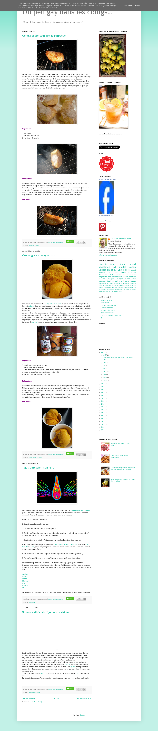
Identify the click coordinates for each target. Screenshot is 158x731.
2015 (103, 413)
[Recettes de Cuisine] (106, 171)
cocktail (132, 264)
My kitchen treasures (107, 313)
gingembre (104, 274)
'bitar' (43, 673)
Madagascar (119, 289)
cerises (101, 283)
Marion (24, 576)
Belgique (111, 279)
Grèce (128, 279)
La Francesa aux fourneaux (81, 510)
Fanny (24, 579)
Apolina (25, 574)
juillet (105, 363)
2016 (103, 410)
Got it (137, 5)
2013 (103, 418)
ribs (109, 291)
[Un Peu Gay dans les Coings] (106, 213)
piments (104, 264)
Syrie (100, 291)
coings (38, 245)
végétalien (105, 270)
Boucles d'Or (105, 303)
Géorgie (102, 285)
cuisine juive (118, 285)
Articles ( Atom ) (36, 702)
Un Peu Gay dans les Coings (107, 179)
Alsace (115, 283)
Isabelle (25, 585)
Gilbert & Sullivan (70, 545)
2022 (103, 392)
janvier (105, 380)
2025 (103, 384)
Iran (113, 274)
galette (118, 281)
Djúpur (72, 667)
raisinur (67, 664)
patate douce (109, 285)
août (104, 355)
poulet (124, 267)
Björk (32, 547)
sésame (103, 279)
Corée (124, 272)
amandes (132, 272)
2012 (103, 421)
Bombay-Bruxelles (107, 300)
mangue (39, 457)
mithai (101, 287)
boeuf (126, 277)
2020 (103, 398)
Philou (24, 588)
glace (34, 457)
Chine (121, 270)
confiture (132, 277)
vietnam (133, 281)
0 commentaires (58, 689)
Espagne (133, 283)
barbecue (32, 245)
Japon (132, 267)
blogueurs (32, 602)
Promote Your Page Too (106, 215)
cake (127, 281)
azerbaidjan (111, 289)
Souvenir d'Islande (34, 692)
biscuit (133, 270)
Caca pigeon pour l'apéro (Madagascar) (119, 456)
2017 (103, 407)
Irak (112, 291)
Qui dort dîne (105, 318)
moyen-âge (103, 289)
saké (122, 287)
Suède (126, 287)
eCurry (31, 306)
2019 (103, 401)
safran (120, 283)
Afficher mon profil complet (108, 255)
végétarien (106, 267)
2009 (103, 430)
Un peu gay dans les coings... (67, 12)
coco (30, 457)
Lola (23, 583)
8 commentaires (58, 599)
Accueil (56, 698)
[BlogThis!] (79, 242)
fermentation (117, 277)
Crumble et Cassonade (108, 305)
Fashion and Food (107, 308)
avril (104, 372)
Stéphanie (25, 581)
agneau (117, 272)
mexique (103, 272)
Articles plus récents (29, 698)
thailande (126, 283)
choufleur (105, 291)
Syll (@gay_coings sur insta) (121, 239)
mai (104, 369)
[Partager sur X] (82, 242)
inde (114, 264)
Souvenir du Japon (130, 289)
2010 (103, 427)
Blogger (82, 715)
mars (104, 374)
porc (128, 270)
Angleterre (103, 277)
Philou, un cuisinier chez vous (111, 315)
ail (116, 267)
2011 (103, 424)
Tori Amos (58, 545)
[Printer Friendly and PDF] (70, 242)
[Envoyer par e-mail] (77, 242)
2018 (103, 404)
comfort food (108, 283)
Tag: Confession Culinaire (38, 467)
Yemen (115, 291)
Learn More (127, 5)
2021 (103, 395)
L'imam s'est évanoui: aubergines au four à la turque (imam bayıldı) (123, 468)
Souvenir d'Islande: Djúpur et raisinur (45, 612)
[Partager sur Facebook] (85, 242)
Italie (134, 279)
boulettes (111, 281)
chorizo (117, 287)
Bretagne (120, 279)
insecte (120, 291)
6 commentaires (58, 242)
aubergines (131, 274)
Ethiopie (111, 287)
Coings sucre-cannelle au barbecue (44, 35)
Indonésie (103, 281)
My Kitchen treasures (54, 304)
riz (110, 272)
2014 (103, 415)
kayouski (35, 322)
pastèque (132, 287)
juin (104, 366)
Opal (77, 673)
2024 (103, 387)
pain (110, 277)
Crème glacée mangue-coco (39, 255)
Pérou (106, 287)
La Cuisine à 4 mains (108, 310)
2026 (103, 352)
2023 (103, 390)
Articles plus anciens (84, 698)
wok (123, 281)
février (105, 377)
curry (114, 270)
